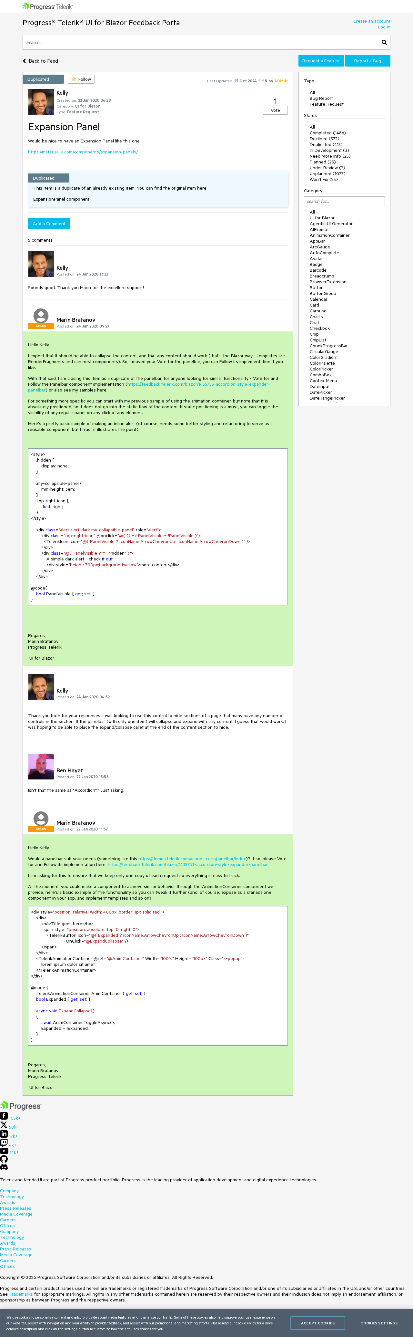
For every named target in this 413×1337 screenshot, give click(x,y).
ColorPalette (322, 363)
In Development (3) (329, 150)
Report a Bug (367, 61)
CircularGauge (324, 351)
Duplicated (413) (326, 144)
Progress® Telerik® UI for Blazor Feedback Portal (102, 22)
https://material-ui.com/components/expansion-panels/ (83, 152)
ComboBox (321, 375)
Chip (314, 334)
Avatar (316, 258)
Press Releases (15, 1208)
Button (317, 287)
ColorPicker (321, 369)
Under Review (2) (327, 168)
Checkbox (320, 328)
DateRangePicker (327, 398)
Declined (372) (324, 138)
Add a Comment (49, 223)
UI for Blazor (322, 218)
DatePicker (321, 392)
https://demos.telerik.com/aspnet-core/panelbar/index (192, 859)
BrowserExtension (328, 282)
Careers (8, 1220)
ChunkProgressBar (329, 346)
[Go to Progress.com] (21, 1109)
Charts (316, 316)
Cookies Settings (379, 1323)
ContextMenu (323, 380)
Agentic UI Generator (331, 223)
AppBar (317, 241)
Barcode (318, 270)
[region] (206, 1323)
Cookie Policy (246, 1323)
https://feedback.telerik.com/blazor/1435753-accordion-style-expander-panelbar (188, 864)
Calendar (318, 299)
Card (314, 305)
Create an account (371, 21)
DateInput (320, 386)
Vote (275, 110)
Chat (314, 322)
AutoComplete (324, 253)
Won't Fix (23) (324, 179)
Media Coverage (16, 1214)
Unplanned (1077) (328, 173)
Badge (316, 264)
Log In (384, 27)
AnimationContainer (330, 235)
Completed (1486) (328, 133)
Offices (7, 1225)
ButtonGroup (323, 293)
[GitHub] (4, 1161)
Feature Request (327, 104)
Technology (12, 1196)
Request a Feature (321, 61)
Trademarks (21, 1294)
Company (9, 1191)
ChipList (318, 340)
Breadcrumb (322, 276)
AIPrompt (319, 229)
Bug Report (321, 98)
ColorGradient (324, 357)
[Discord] (4, 1169)
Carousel (318, 311)
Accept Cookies (318, 1323)
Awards (7, 1202)
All (312, 92)
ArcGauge (320, 247)
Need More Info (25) (330, 156)
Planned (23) (323, 162)
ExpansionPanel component (61, 199)
